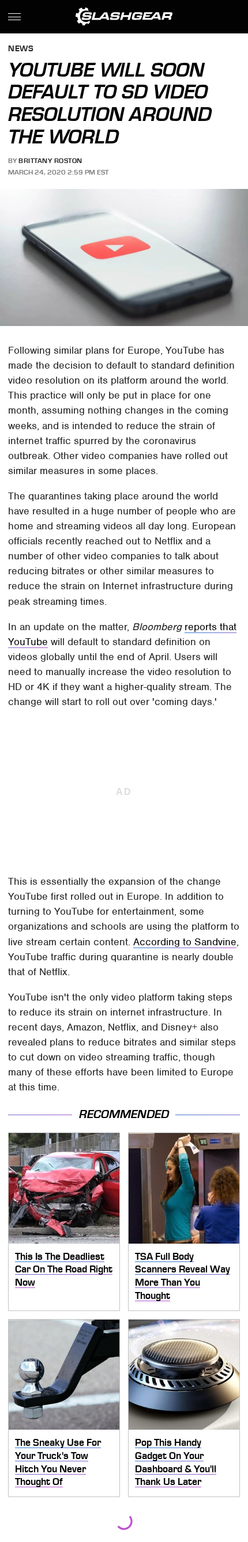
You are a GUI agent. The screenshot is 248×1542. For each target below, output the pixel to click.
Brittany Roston (50, 161)
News (20, 49)
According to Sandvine (184, 941)
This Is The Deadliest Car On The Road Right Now (63, 1269)
